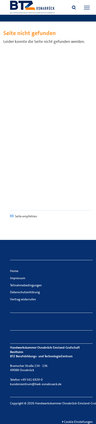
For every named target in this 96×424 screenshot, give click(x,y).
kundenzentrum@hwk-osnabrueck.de (35, 384)
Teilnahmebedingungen (26, 285)
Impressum (17, 278)
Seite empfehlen (26, 216)
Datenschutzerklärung (25, 292)
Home (14, 271)
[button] (74, 8)
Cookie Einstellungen (78, 422)
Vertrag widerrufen (23, 299)
